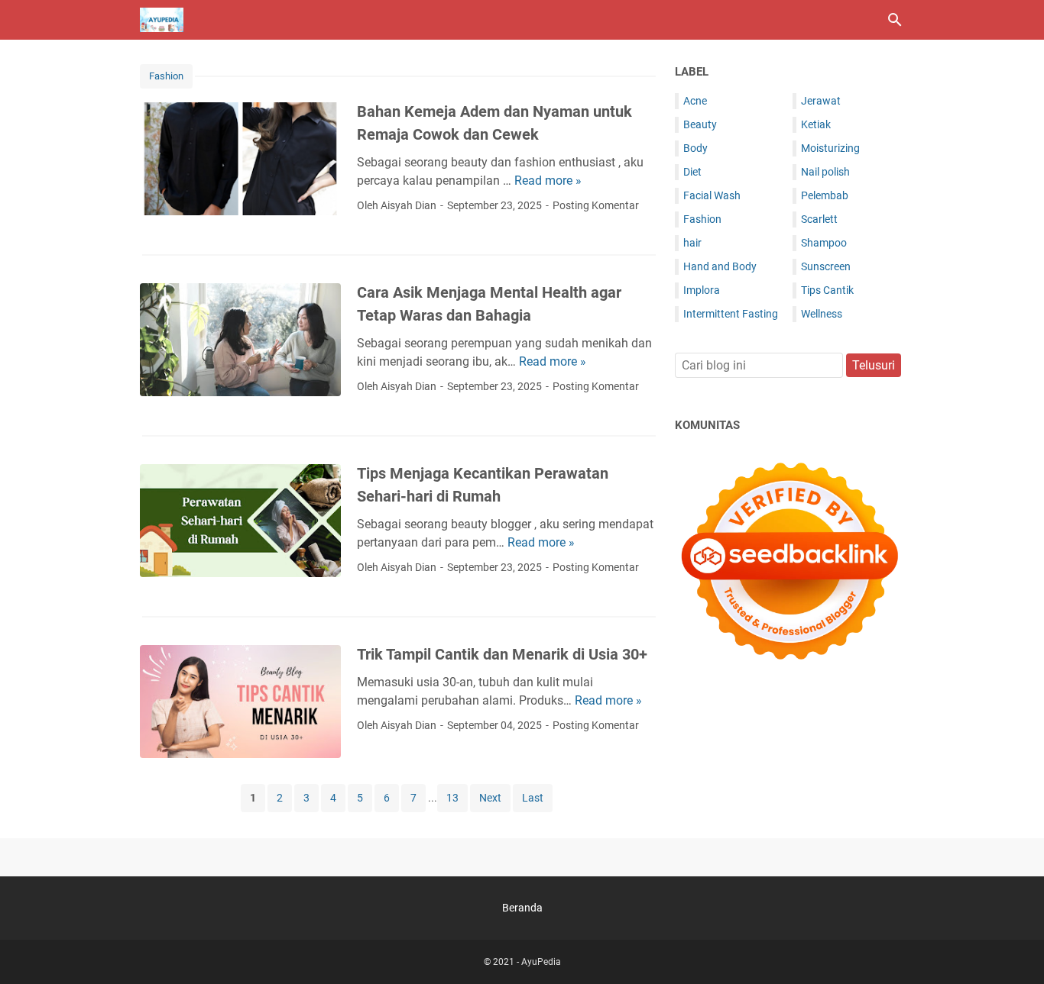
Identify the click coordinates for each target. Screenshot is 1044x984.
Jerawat (821, 101)
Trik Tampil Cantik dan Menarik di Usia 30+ (502, 654)
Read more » (548, 180)
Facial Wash (712, 195)
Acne (695, 101)
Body (695, 148)
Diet (692, 172)
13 (452, 798)
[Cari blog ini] (895, 20)
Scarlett (819, 219)
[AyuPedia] (161, 20)
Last (532, 798)
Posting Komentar (596, 205)
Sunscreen (826, 266)
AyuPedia (541, 962)
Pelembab (824, 195)
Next (490, 798)
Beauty (700, 124)
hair (692, 243)
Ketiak (816, 124)
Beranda (522, 908)
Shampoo (824, 243)
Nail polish (825, 172)
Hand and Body (720, 266)
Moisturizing (830, 148)
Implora (701, 290)
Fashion (166, 76)
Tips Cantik (827, 290)
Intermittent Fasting (730, 314)
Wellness (821, 314)
